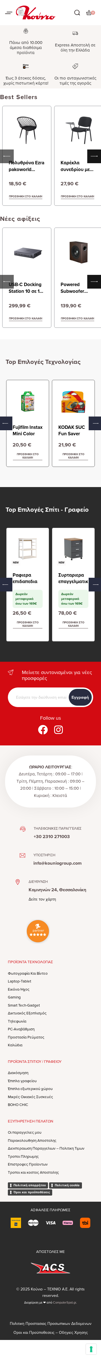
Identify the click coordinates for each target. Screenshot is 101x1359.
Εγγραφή (80, 697)
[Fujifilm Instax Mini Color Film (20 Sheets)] (27, 401)
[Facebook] (42, 730)
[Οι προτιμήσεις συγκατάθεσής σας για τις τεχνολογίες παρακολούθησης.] (91, 1349)
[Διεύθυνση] (17, 882)
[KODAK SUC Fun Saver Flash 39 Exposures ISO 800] (73, 401)
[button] (28, 456)
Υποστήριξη (44, 855)
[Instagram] (58, 730)
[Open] (9, 12)
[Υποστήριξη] (22, 855)
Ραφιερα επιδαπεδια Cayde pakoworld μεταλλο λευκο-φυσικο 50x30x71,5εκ (28, 578)
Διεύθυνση (38, 882)
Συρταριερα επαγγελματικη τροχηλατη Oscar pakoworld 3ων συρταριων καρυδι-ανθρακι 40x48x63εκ (73, 578)
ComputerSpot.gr (64, 1302)
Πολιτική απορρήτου (29, 1185)
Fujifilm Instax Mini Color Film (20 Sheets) (28, 431)
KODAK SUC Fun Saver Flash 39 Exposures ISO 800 (71, 431)
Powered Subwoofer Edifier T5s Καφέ (78, 291)
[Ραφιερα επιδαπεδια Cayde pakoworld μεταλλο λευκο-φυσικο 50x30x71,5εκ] (27, 549)
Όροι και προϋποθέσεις (31, 1192)
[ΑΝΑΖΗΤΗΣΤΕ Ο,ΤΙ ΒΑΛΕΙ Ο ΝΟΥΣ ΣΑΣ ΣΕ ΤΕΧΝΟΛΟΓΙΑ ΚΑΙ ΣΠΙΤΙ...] (77, 13)
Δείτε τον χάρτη (42, 899)
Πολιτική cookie (67, 1185)
